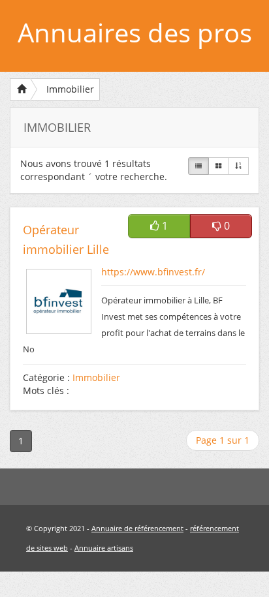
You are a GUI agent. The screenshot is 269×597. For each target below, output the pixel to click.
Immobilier (70, 89)
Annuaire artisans (103, 548)
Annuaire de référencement (137, 528)
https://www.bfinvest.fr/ (153, 272)
